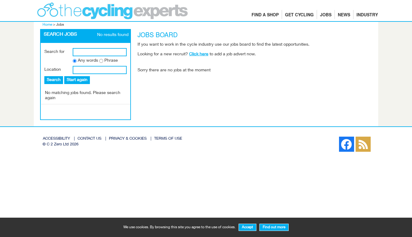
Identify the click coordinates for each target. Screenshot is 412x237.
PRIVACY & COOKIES (128, 139)
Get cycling (299, 14)
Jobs (325, 14)
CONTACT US (89, 139)
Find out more (274, 227)
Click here (198, 54)
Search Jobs (60, 34)
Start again (77, 80)
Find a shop (265, 14)
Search (54, 80)
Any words (88, 61)
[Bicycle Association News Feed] (332, 138)
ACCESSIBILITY (56, 139)
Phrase (111, 61)
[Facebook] (336, 138)
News (344, 14)
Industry (367, 14)
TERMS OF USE (168, 139)
